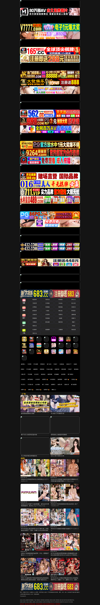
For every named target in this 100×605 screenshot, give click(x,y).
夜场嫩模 (56, 374)
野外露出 (73, 310)
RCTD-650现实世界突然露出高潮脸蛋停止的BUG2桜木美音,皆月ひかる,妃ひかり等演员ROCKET (64, 555)
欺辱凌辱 (34, 310)
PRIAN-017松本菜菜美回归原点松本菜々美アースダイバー (64, 505)
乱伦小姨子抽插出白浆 (57, 456)
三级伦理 (34, 303)
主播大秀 (23, 374)
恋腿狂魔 (73, 314)
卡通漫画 (34, 322)
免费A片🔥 (30, 389)
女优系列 (47, 314)
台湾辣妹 (34, 307)
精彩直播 (63, 369)
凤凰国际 (42, 369)
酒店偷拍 (76, 369)
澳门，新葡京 (45, 384)
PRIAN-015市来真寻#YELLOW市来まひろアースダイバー (35, 480)
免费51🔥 (66, 379)
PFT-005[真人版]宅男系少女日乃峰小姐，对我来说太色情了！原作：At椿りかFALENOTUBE (34, 529)
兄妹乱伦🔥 (38, 389)
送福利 (75, 364)
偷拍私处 (43, 374)
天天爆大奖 (30, 384)
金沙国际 (37, 384)
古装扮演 (34, 314)
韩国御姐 (47, 307)
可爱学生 (61, 314)
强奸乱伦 (47, 299)
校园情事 (47, 329)
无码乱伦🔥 (74, 379)
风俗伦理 (73, 329)
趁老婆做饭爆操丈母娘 (27, 413)
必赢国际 (35, 369)
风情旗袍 (34, 318)
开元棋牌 (36, 364)
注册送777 (68, 364)
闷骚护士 (73, 318)
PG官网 (29, 364)
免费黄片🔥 (46, 389)
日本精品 (47, 303)
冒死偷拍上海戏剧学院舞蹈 (59, 434)
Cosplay (60, 303)
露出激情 (47, 322)
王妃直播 (30, 374)
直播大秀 (66, 384)
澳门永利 (49, 364)
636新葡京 (52, 379)
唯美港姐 (61, 307)
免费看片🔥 (45, 379)
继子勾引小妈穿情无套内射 (29, 434)
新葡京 (22, 369)
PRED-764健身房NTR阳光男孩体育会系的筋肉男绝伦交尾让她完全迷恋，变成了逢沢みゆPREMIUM (35, 579)
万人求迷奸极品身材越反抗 (29, 456)
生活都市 (34, 329)
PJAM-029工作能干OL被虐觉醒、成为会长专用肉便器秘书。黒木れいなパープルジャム (35, 505)
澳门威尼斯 (74, 384)
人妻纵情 (61, 329)
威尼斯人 (23, 364)
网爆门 (73, 322)
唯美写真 (61, 322)
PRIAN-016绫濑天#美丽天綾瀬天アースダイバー (65, 529)
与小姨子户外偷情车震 (57, 413)
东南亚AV (73, 307)
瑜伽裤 (60, 318)
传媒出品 (34, 325)
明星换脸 (47, 318)
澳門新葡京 (30, 379)
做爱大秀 (60, 384)
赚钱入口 (54, 389)
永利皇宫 (37, 379)
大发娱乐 (23, 379)
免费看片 (53, 384)
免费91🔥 (23, 389)
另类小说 (34, 333)
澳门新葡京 (70, 374)
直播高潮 (57, 369)
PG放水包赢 (49, 369)
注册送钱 (62, 364)
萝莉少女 (73, 299)
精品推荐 (34, 299)
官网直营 (42, 364)
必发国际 (63, 374)
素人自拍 (73, 303)
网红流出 (61, 310)
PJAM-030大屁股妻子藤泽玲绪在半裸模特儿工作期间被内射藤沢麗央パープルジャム (64, 480)
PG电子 (55, 364)
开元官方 (23, 384)
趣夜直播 (50, 374)
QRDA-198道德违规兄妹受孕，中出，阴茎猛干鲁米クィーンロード (35, 554)
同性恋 (73, 325)
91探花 (47, 310)
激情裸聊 (60, 379)
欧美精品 (61, 299)
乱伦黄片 (36, 374)
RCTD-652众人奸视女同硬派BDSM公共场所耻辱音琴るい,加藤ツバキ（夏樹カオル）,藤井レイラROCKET (64, 579)
